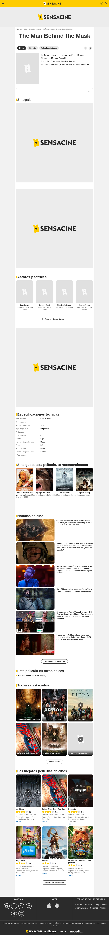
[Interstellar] (64, 479)
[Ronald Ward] (44, 291)
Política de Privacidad (62, 923)
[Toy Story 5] (28, 842)
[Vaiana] (54, 842)
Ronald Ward (66, 64)
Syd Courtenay (53, 61)
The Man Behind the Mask (32, 676)
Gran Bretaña (45, 419)
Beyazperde (101, 904)
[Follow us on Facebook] (14, 906)
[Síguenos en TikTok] (14, 913)
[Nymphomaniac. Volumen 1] (44, 479)
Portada (19, 29)
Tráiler (18, 822)
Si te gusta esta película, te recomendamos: (52, 465)
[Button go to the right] (90, 48)
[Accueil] (52, 3)
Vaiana (45, 861)
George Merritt (84, 305)
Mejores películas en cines (55, 882)
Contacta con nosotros (29, 923)
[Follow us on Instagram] (29, 906)
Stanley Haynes (68, 61)
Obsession (72, 809)
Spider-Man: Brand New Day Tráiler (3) (29, 753)
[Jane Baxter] (24, 291)
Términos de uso (45, 923)
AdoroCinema (81, 908)
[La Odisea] (28, 790)
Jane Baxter (53, 64)
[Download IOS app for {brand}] (50, 905)
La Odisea (20, 809)
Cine (25, 29)
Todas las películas (35, 29)
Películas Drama (48, 29)
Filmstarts (89, 904)
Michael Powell (58, 58)
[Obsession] (80, 790)
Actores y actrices (32, 277)
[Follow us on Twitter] (21, 906)
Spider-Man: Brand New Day (53, 809)
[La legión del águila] (84, 479)
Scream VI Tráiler (54, 719)
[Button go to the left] (85, 48)
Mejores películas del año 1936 (43, 495)
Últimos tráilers (54, 762)
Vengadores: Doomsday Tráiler (28, 719)
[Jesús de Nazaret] (24, 479)
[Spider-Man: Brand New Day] (54, 790)
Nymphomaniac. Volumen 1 (48, 492)
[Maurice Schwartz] (64, 291)
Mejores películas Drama (66, 495)
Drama (81, 55)
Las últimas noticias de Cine (54, 661)
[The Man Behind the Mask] (27, 68)
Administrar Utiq (77, 923)
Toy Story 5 (20, 861)
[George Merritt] (84, 291)
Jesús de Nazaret (25, 492)
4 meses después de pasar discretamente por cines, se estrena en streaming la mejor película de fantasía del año (74, 522)
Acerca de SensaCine (11, 923)
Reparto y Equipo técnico (54, 319)
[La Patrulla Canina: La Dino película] (80, 842)
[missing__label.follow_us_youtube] (7, 906)
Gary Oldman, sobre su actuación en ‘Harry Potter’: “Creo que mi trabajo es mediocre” (74, 590)
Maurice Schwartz (81, 64)
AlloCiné (78, 904)
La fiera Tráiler (80, 719)
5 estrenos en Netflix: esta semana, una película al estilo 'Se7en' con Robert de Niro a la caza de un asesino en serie (74, 637)
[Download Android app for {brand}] (58, 905)
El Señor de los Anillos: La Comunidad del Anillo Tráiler (55, 753)
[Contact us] (21, 913)
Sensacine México (98, 908)
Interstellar (65, 492)
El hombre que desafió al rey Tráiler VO (81, 753)
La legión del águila (85, 492)
